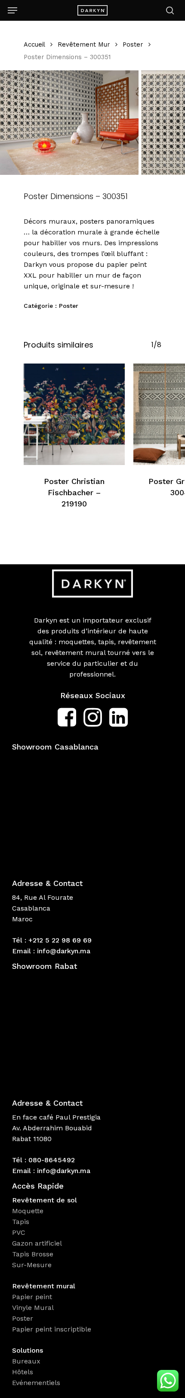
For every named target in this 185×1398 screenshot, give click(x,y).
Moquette (27, 1211)
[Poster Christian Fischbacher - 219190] (74, 414)
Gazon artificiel (37, 1243)
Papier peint (33, 1297)
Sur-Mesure (32, 1265)
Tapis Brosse (34, 1254)
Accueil (34, 44)
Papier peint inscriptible (52, 1329)
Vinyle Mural (34, 1307)
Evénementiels (37, 1383)
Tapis (20, 1222)
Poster (133, 44)
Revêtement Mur (84, 44)
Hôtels (22, 1372)
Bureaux (27, 1361)
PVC (18, 1232)
